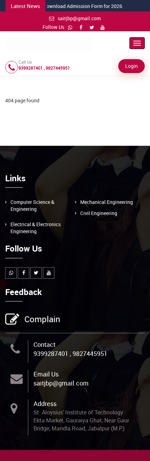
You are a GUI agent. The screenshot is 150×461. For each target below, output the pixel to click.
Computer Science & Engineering (32, 205)
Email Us (46, 374)
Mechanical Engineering (106, 202)
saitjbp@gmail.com (79, 18)
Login (131, 66)
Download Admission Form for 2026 (60, 6)
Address (45, 403)
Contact (44, 344)
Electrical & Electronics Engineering (35, 228)
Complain (42, 319)
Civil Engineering (98, 213)
